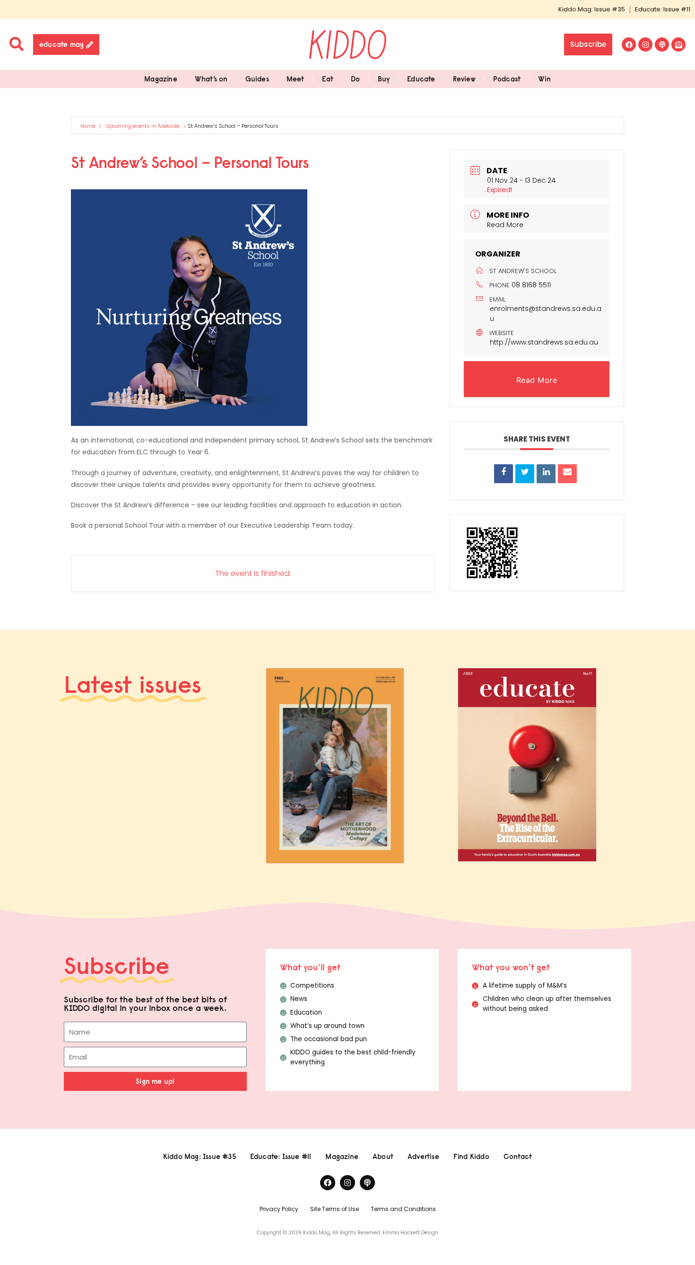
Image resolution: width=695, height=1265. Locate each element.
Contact (518, 1156)
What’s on (211, 78)
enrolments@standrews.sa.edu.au (545, 313)
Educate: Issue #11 (662, 9)
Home (88, 126)
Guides (257, 78)
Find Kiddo (471, 1156)
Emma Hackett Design (410, 1232)
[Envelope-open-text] (678, 44)
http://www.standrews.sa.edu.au (544, 342)
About (383, 1156)
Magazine (160, 78)
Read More (505, 225)
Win (544, 78)
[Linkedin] (546, 473)
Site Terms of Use (334, 1209)
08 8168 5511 (531, 285)
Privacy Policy (279, 1209)
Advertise (423, 1156)
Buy (384, 78)
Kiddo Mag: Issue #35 (591, 9)
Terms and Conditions (403, 1209)
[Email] (567, 473)
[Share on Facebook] (503, 473)
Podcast (507, 78)
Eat (328, 78)
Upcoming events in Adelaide (142, 126)
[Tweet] (524, 473)
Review (464, 78)
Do (355, 78)
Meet (295, 78)
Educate (421, 78)
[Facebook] (629, 44)
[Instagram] (645, 44)
